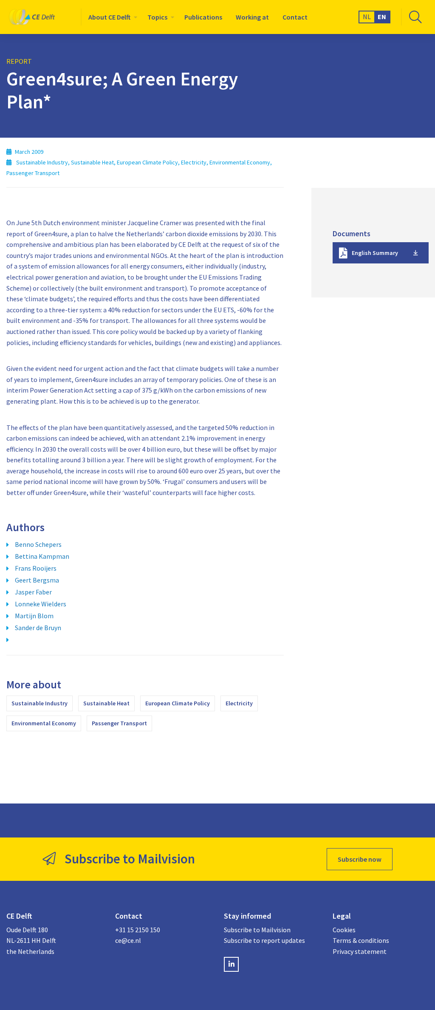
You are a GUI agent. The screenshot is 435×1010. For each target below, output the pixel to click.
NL (367, 16)
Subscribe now (359, 859)
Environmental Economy (43, 723)
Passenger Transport (119, 723)
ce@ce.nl (128, 940)
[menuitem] (111, 17)
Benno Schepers (38, 544)
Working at (252, 17)
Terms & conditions (361, 940)
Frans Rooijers (35, 568)
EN (382, 16)
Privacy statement (360, 951)
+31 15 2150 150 (137, 929)
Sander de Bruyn (38, 627)
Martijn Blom (34, 615)
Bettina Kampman (42, 556)
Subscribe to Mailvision (257, 929)
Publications (203, 17)
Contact (295, 17)
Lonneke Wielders (40, 604)
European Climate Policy (177, 703)
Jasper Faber (33, 592)
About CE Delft (109, 17)
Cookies (344, 929)
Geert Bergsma (37, 580)
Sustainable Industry (39, 703)
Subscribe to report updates (264, 940)
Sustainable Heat (106, 703)
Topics (157, 17)
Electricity (239, 703)
